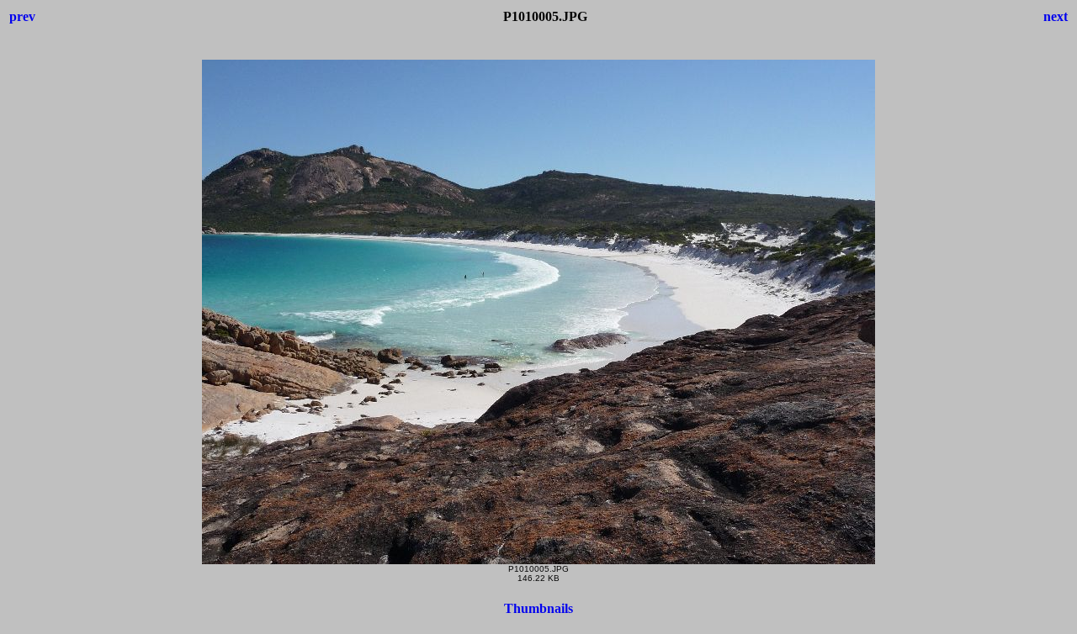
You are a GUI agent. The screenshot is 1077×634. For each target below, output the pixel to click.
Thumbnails (538, 608)
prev (22, 16)
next (1055, 16)
